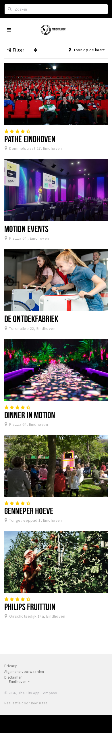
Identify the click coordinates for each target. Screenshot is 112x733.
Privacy (10, 665)
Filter (17, 50)
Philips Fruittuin (29, 607)
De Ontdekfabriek (31, 319)
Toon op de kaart (89, 49)
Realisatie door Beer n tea (25, 703)
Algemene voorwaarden (24, 671)
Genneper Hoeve (28, 511)
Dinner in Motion (29, 415)
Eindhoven (18, 681)
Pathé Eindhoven (29, 139)
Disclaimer (13, 677)
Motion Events (26, 229)
